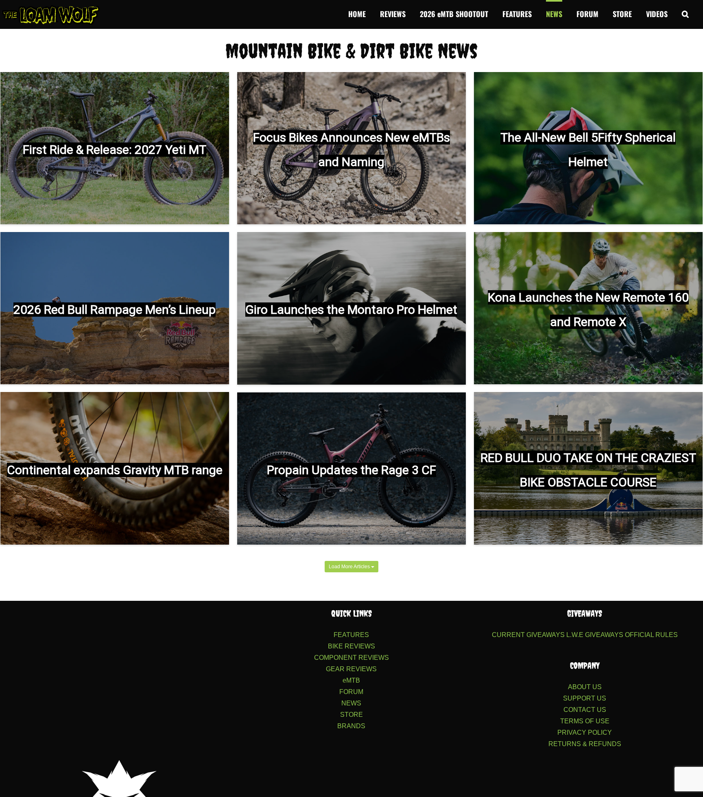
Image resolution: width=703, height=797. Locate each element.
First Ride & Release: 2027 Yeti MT (114, 149)
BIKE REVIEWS (351, 646)
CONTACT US (584, 709)
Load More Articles (350, 566)
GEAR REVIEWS (351, 669)
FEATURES (351, 634)
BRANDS (351, 726)
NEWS (351, 703)
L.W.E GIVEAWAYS (594, 634)
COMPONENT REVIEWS (351, 657)
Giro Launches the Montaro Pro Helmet (351, 309)
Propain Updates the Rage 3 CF (351, 470)
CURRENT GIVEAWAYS (528, 634)
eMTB (351, 680)
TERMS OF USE (584, 721)
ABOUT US (585, 686)
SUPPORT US (584, 698)
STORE (351, 714)
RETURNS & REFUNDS (584, 743)
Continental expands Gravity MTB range (115, 470)
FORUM (351, 691)
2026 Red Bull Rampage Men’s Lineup (114, 309)
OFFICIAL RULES (651, 634)
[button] (685, 13)
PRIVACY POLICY (584, 732)
